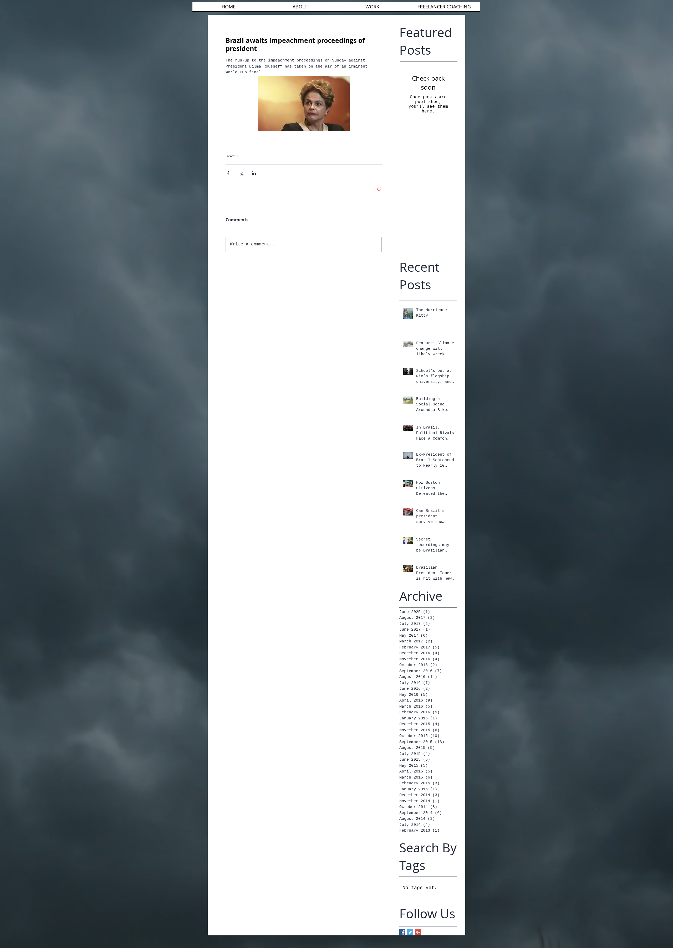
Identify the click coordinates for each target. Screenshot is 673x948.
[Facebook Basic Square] (402, 932)
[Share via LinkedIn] (253, 173)
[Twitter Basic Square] (410, 932)
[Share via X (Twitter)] (240, 173)
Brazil (232, 156)
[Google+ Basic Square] (418, 932)
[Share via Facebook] (228, 173)
